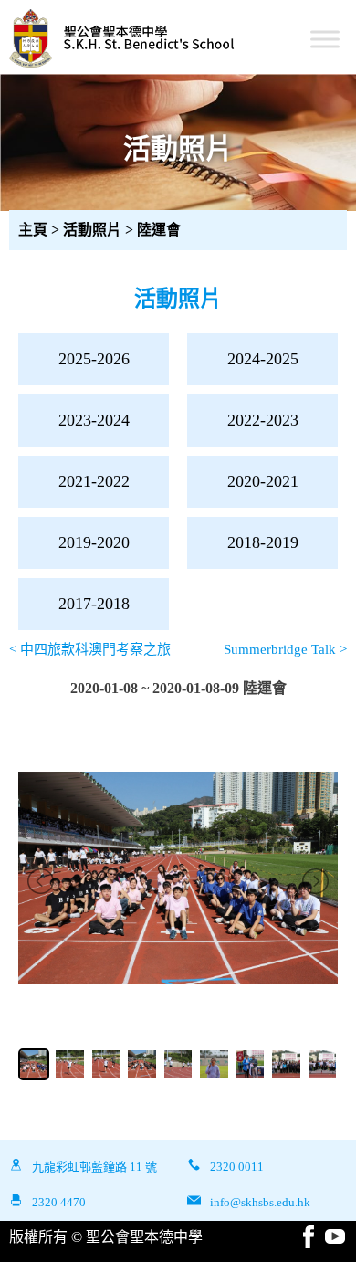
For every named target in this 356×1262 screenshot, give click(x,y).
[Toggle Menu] (325, 38)
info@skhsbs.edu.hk (260, 1202)
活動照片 (94, 229)
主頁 (32, 229)
